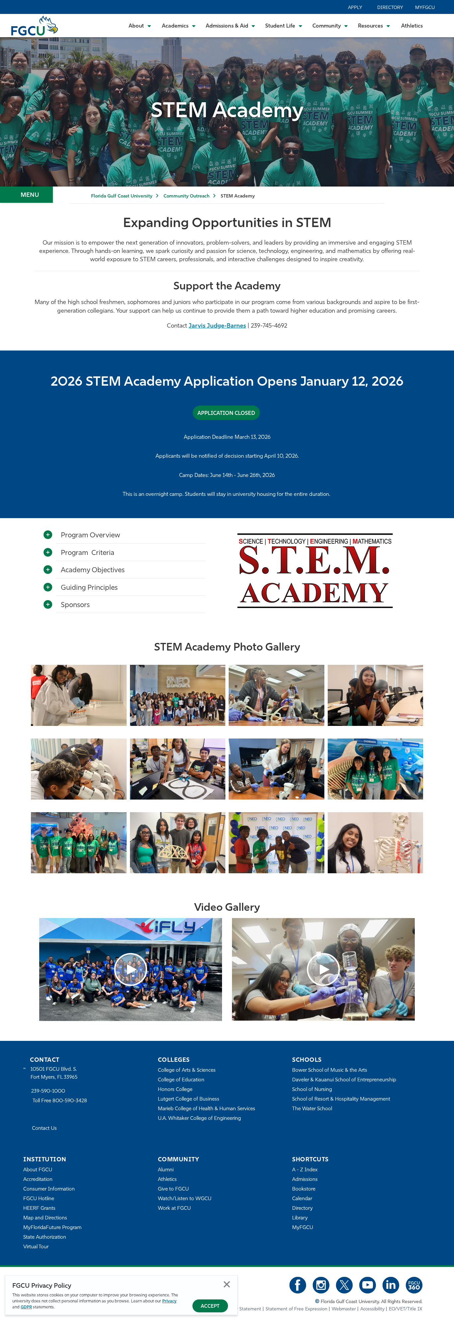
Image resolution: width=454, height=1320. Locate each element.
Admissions (305, 1179)
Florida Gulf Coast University (121, 196)
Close (227, 1284)
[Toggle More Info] (48, 535)
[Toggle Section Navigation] (26, 195)
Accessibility (372, 1309)
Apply (355, 7)
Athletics (412, 26)
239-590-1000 (48, 1091)
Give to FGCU (173, 1189)
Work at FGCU (174, 1208)
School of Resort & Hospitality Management (341, 1099)
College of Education (181, 1080)
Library (300, 1218)
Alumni (165, 1170)
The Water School (312, 1109)
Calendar (302, 1199)
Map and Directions (45, 1218)
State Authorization (44, 1237)
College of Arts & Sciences (187, 1070)
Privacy (169, 1301)
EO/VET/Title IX (405, 1309)
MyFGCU (425, 7)
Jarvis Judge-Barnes (217, 326)
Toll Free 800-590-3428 (60, 1101)
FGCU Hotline (38, 1199)
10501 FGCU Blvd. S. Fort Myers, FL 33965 (54, 1073)
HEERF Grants (39, 1208)
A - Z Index (304, 1170)
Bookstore (303, 1189)
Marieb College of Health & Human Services (206, 1109)
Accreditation (38, 1179)
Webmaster (344, 1309)
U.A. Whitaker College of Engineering (199, 1118)
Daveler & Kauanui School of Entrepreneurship (344, 1080)
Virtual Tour (36, 1247)
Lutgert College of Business (188, 1099)
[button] (130, 969)
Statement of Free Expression (296, 1309)
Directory (390, 7)
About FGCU (37, 1170)
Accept (210, 1306)
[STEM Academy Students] (79, 703)
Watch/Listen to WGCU (184, 1199)
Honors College (175, 1089)
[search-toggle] (439, 25)
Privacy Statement (242, 1309)
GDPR (26, 1307)
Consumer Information (49, 1189)
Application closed (226, 413)
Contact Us (44, 1128)
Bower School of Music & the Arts (329, 1070)
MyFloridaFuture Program (52, 1227)
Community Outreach (186, 196)
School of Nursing (312, 1089)
